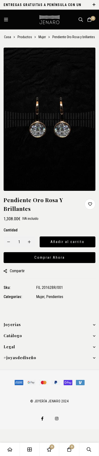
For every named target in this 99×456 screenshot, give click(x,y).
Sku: (7, 287)
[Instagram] (57, 418)
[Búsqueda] (80, 19)
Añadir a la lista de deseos (90, 204)
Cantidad (11, 230)
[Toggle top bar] (94, 5)
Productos (25, 37)
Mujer (42, 37)
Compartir (17, 271)
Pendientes (54, 296)
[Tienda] (29, 449)
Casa (7, 37)
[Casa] (10, 449)
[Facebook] (42, 418)
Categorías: (13, 296)
